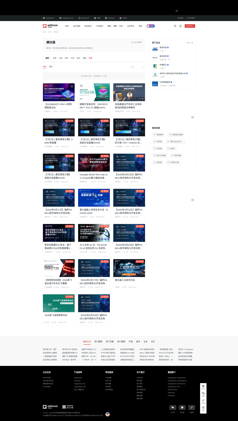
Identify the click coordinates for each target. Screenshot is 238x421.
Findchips (111, 18)
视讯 (78, 58)
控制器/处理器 (177, 135)
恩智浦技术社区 (48, 384)
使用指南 (140, 387)
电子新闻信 (109, 390)
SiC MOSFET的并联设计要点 (131, 356)
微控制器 (177, 155)
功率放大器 (174, 162)
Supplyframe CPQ (174, 387)
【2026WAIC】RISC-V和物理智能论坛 (58, 106)
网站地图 (140, 393)
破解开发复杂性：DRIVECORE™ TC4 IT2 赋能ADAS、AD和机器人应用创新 (94, 106)
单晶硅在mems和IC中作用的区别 (133, 353)
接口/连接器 (161, 155)
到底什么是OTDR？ (108, 356)
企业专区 (130, 26)
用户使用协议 (141, 390)
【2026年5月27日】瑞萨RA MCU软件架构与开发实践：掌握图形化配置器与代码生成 (93, 282)
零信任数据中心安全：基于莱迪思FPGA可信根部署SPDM (59, 247)
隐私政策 (140, 395)
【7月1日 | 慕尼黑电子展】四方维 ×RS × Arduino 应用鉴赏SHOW (128, 141)
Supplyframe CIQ (80, 387)
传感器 (159, 142)
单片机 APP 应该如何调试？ (73, 349)
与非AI (124, 18)
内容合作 (108, 387)
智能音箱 (163, 60)
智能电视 (172, 86)
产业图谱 (108, 378)
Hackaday (171, 395)
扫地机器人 (164, 86)
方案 (60, 58)
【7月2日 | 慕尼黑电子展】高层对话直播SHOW (93, 141)
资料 (66, 58)
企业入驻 (108, 381)
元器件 (162, 68)
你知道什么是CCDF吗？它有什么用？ (96, 353)
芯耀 (98, 18)
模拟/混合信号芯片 (177, 142)
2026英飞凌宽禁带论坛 (56, 315)
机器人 (172, 148)
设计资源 (76, 26)
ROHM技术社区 (48, 381)
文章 (72, 58)
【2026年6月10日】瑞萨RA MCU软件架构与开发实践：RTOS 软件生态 (128, 212)
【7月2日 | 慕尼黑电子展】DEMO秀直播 (59, 141)
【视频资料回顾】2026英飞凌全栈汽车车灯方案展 (58, 282)
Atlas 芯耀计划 (79, 390)
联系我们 (140, 381)
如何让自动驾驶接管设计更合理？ (114, 360)
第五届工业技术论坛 (125, 280)
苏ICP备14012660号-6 (72, 415)
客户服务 (108, 384)
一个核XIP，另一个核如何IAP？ (94, 360)
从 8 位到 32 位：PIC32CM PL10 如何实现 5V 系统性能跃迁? (93, 247)
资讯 (67, 26)
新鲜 (44, 67)
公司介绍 (140, 378)
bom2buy (77, 381)
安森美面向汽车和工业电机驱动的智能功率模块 (128, 106)
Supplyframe (50, 18)
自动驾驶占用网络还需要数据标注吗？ (57, 360)
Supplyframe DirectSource (177, 384)
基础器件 (160, 135)
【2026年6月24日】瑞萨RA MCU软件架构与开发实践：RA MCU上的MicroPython (128, 176)
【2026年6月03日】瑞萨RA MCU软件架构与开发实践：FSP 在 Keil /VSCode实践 (129, 247)
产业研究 (99, 26)
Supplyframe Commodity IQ (177, 381)
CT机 (162, 51)
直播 (109, 26)
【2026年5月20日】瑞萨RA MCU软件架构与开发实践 (93, 317)
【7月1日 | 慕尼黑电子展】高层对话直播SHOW (58, 176)
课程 (115, 26)
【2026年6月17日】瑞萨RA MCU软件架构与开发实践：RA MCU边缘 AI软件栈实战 (58, 212)
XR (169, 60)
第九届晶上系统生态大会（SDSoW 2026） (94, 211)
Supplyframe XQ (67, 18)
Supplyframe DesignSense (177, 378)
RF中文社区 (47, 378)
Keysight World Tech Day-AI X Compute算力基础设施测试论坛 (93, 176)
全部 (54, 58)
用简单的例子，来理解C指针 (170, 360)
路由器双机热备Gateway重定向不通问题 (77, 353)
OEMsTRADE (172, 390)
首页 (44, 32)
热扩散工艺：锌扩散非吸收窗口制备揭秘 (58, 349)
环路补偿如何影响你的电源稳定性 (153, 360)
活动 (140, 26)
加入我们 (140, 384)
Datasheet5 (85, 18)
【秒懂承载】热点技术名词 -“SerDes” (173, 349)
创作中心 (191, 26)
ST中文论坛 (47, 387)
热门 (51, 67)
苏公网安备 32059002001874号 (92, 415)
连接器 (159, 162)
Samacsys (171, 393)
